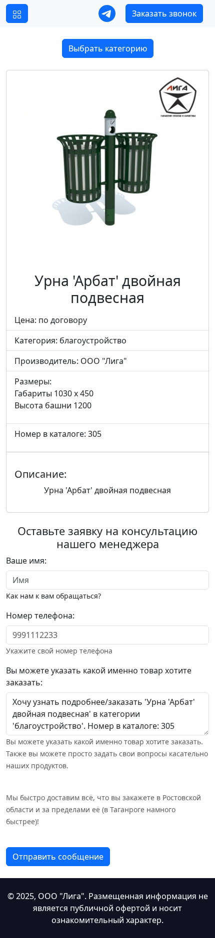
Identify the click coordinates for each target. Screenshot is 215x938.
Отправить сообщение (58, 856)
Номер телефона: (40, 615)
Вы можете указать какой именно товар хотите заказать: (99, 676)
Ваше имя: (26, 560)
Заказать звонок (164, 13)
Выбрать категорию (107, 48)
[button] (17, 13)
